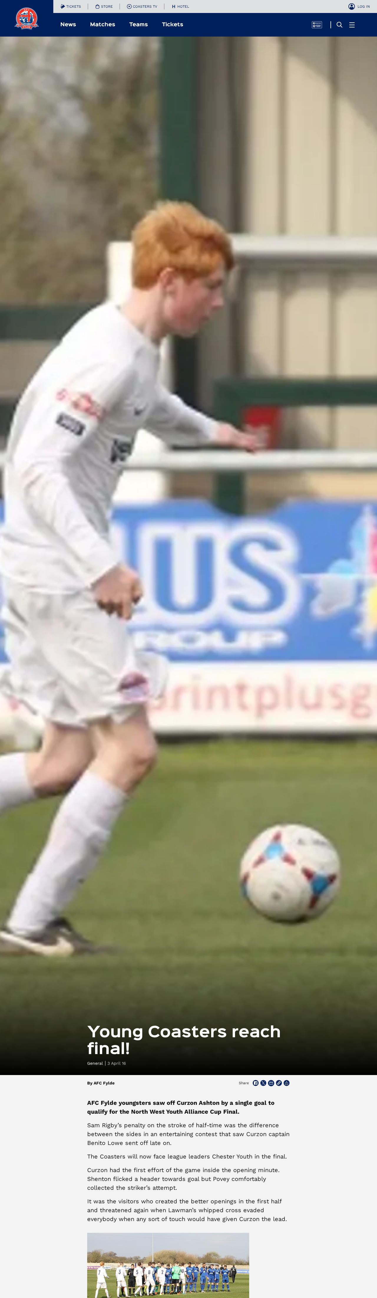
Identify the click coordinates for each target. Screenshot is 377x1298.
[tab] (70, 6)
